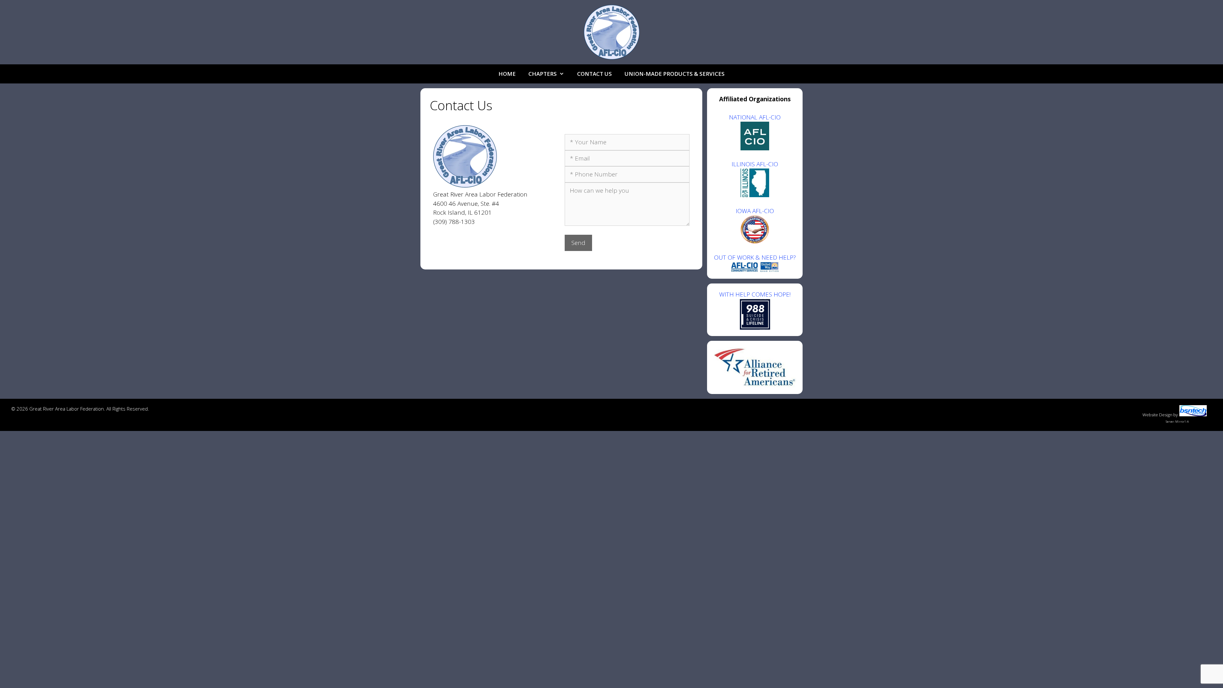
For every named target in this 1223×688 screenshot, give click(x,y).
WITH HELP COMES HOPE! (755, 294)
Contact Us (594, 73)
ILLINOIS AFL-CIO (755, 164)
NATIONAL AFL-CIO (755, 117)
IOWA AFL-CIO (755, 211)
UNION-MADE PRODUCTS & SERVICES (675, 73)
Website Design (1157, 415)
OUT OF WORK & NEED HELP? (755, 257)
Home (507, 73)
